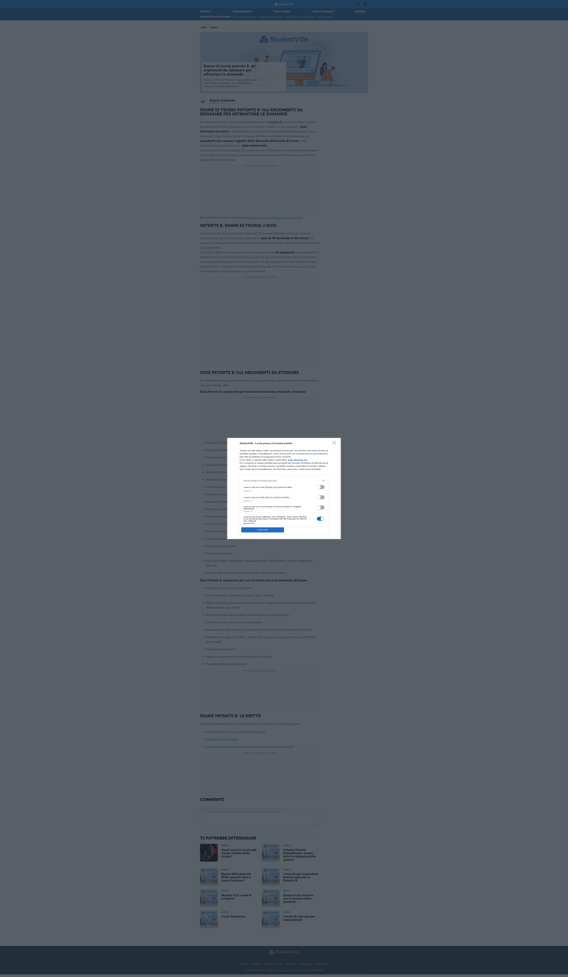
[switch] (321, 487)
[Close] (335, 443)
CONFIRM (262, 530)
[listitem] (284, 480)
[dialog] (284, 488)
